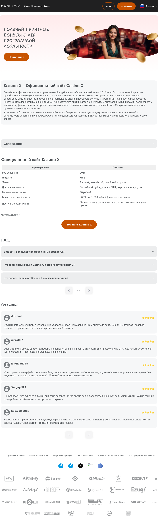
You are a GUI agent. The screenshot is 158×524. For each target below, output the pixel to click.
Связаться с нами (85, 455)
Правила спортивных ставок (111, 455)
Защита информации (62, 455)
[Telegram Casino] (71, 466)
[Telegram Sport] (61, 466)
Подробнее (16, 57)
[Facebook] (100, 466)
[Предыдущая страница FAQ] (69, 290)
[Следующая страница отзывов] (89, 435)
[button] (149, 6)
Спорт (27, 6)
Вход (108, 6)
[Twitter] (80, 466)
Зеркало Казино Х (79, 224)
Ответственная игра (38, 455)
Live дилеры (36, 6)
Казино (47, 6)
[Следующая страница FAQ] (89, 290)
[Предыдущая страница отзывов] (69, 435)
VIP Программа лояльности (141, 455)
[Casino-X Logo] (10, 6)
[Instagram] (90, 466)
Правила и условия (16, 455)
